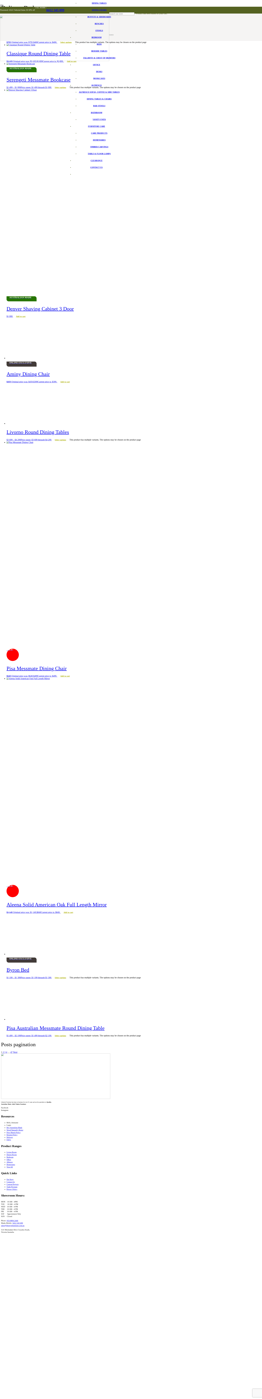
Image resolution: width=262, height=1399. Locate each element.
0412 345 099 (18, 1223)
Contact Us (11, 1182)
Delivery (10, 1137)
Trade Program (12, 1187)
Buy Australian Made (14, 1128)
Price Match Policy (14, 1133)
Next (15, 1052)
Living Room (12, 1152)
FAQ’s (9, 1140)
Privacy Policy (12, 1189)
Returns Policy (12, 1135)
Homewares (11, 1165)
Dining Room (12, 1155)
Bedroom (10, 1157)
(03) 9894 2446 (12, 1221)
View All (10, 1167)
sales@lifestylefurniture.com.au (12, 1226)
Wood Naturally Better (15, 1130)
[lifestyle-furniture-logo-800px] (54, 60)
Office (9, 1160)
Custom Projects (13, 1184)
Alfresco (10, 1162)
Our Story (10, 1179)
